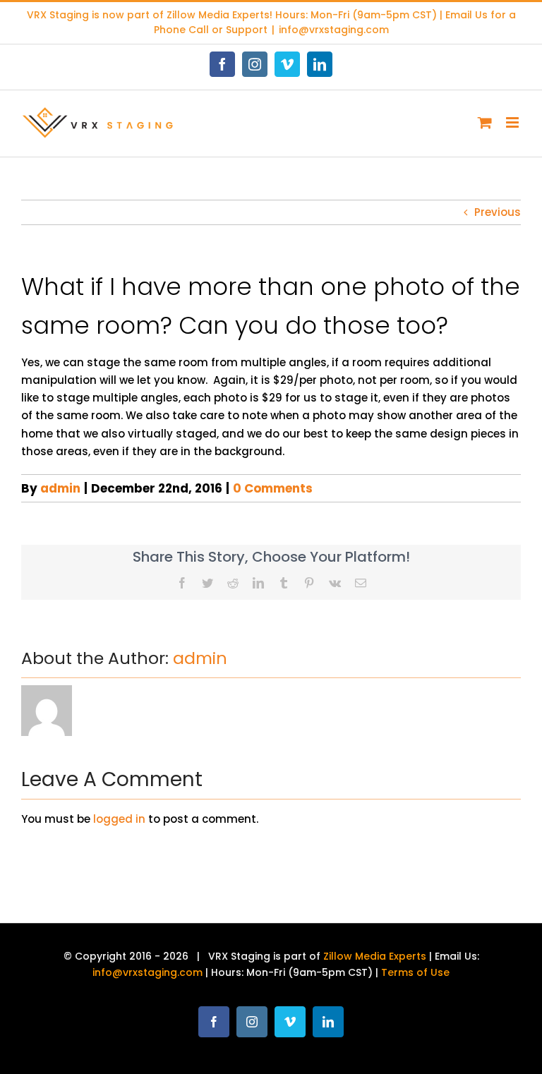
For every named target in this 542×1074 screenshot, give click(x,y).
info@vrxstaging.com (334, 30)
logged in (119, 818)
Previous (497, 212)
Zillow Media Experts (218, 15)
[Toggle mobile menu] (513, 122)
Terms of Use (415, 972)
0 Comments (273, 488)
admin (60, 488)
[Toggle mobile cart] (485, 122)
